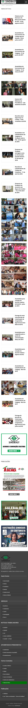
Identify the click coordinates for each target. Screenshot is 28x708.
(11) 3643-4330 (13, 567)
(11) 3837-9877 (6, 567)
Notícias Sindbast (7, 595)
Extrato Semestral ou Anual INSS (10, 652)
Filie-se (4, 617)
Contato (5, 668)
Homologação (6, 614)
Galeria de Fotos (6, 682)
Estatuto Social (6, 592)
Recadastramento (7, 655)
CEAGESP (5, 627)
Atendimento (6, 608)
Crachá (4, 611)
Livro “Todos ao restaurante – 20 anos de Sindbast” (14, 696)
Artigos (4, 671)
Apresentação (6, 580)
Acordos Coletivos (7, 665)
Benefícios (5, 605)
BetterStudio (17, 705)
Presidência (5, 586)
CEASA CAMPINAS (7, 636)
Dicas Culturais (6, 674)
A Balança (5, 693)
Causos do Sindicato (7, 677)
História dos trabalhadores (8, 679)
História (4, 583)
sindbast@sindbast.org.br (6, 568)
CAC (4, 633)
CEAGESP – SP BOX (7, 638)
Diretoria (5, 589)
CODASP (5, 630)
